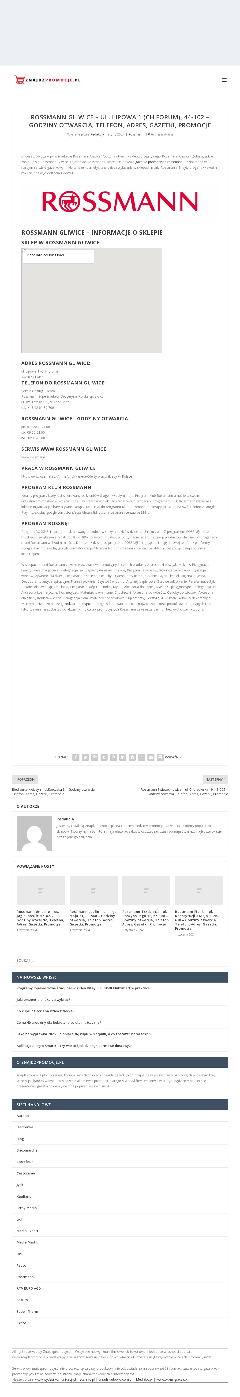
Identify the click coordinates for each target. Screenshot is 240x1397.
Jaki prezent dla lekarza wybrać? (43, 999)
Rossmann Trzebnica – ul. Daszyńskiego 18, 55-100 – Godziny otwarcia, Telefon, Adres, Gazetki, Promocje (146, 918)
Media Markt (27, 1242)
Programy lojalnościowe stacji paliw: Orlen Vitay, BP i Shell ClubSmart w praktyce (83, 988)
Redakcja (97, 134)
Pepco (21, 1265)
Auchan (23, 1115)
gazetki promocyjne (76, 603)
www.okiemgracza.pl (172, 1379)
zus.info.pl (87, 1379)
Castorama (26, 1173)
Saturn (22, 1300)
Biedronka (25, 1127)
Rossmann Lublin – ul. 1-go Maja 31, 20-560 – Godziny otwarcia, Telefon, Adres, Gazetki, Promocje (93, 918)
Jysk (20, 1184)
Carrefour (25, 1161)
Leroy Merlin (27, 1208)
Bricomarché (27, 1150)
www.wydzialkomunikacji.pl (55, 1379)
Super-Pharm (27, 1311)
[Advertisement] (120, 33)
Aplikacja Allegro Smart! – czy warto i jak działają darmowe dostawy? (74, 1045)
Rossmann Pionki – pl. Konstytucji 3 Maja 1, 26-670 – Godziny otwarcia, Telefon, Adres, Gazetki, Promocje (197, 920)
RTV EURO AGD (29, 1288)
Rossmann (136, 134)
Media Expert (27, 1231)
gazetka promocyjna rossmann (159, 162)
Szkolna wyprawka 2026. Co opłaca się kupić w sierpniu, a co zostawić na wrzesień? (84, 1034)
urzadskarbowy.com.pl (115, 1379)
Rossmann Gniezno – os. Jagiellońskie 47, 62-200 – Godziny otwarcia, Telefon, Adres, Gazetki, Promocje (40, 918)
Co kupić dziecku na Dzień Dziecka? (45, 1011)
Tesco (21, 1323)
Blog (20, 1139)
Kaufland (24, 1196)
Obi (19, 1254)
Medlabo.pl (144, 1379)
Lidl (19, 1219)
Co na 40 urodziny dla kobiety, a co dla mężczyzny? (59, 1022)
